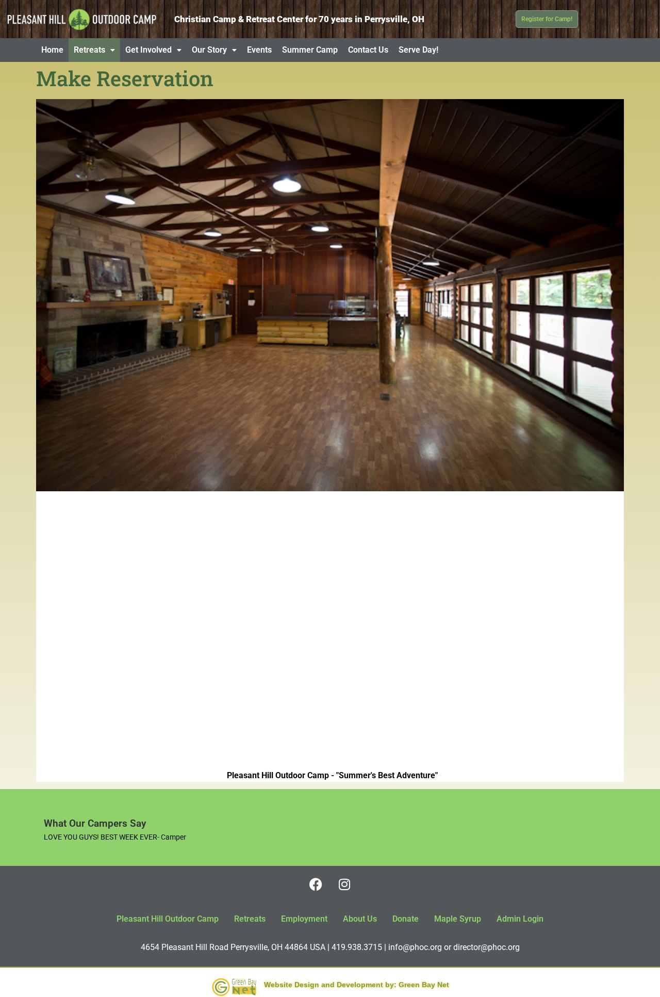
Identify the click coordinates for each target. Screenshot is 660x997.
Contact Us (368, 50)
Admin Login (520, 919)
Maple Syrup (457, 919)
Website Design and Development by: (330, 984)
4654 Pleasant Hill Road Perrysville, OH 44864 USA (233, 947)
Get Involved (148, 50)
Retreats (89, 50)
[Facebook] (316, 884)
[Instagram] (344, 884)
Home (52, 50)
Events (259, 50)
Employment (304, 919)
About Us (360, 919)
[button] (94, 50)
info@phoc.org (415, 947)
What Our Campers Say (95, 823)
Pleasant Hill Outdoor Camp (168, 919)
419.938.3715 (357, 947)
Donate (405, 919)
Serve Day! (418, 50)
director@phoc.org (486, 947)
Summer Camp (310, 50)
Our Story (209, 50)
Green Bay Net (424, 984)
